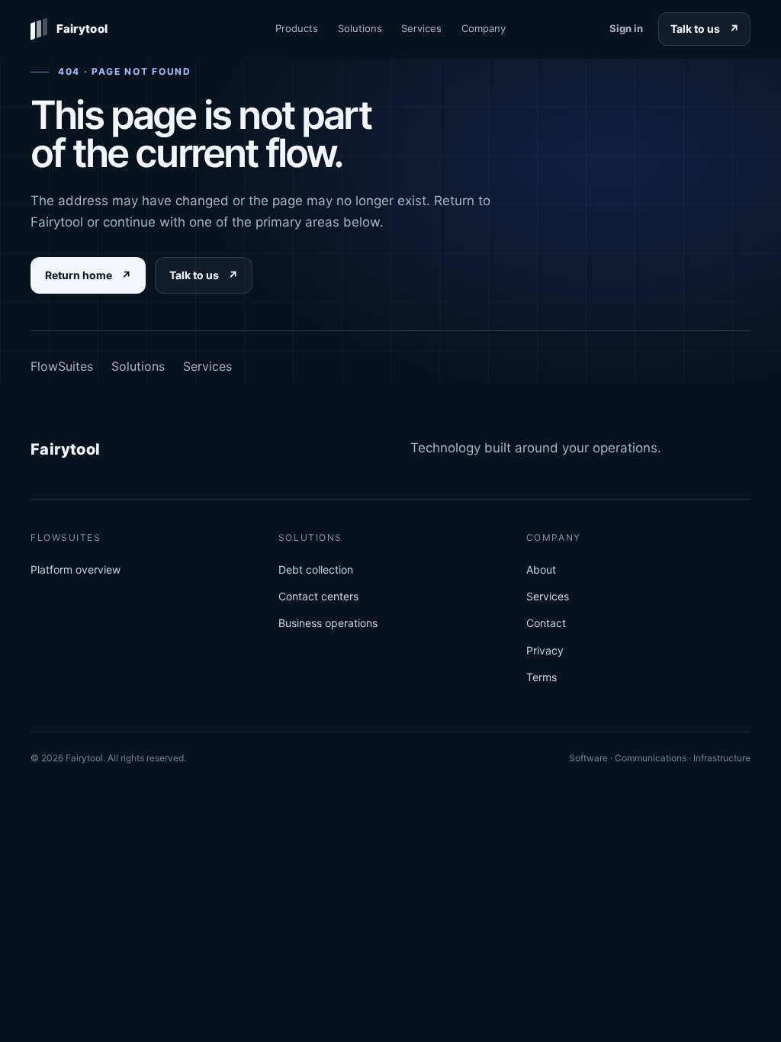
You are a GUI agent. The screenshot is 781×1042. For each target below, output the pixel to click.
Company (483, 28)
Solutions (360, 28)
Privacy (545, 650)
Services (421, 28)
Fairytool (66, 449)
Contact (546, 622)
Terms (541, 677)
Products (296, 28)
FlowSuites (62, 366)
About (541, 569)
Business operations (328, 622)
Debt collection (315, 569)
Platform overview (76, 569)
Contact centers (318, 596)
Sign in (626, 28)
